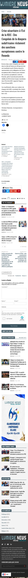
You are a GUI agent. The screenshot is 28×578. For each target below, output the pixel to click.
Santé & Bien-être (6, 528)
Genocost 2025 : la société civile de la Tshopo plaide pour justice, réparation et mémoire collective (18, 375)
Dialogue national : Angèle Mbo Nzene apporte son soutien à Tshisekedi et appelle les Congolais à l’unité (17, 494)
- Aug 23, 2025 (17, 390)
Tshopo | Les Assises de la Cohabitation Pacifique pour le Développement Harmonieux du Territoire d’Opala (18, 363)
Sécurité (4, 183)
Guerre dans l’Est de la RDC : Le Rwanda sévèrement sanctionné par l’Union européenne (7, 150)
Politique (4, 514)
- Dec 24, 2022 (17, 356)
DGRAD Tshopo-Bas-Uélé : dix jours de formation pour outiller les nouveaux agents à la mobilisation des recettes (17, 485)
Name (4, 301)
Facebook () (18, 275)
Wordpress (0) (11, 275)
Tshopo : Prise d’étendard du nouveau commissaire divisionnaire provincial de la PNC (18, 452)
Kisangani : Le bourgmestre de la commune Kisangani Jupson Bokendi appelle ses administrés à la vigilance (18, 460)
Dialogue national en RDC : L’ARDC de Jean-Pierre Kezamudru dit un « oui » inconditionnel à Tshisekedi (18, 503)
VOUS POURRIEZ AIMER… (8, 447)
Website (4, 307)
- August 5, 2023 (9, 242)
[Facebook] (14, 62)
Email (16, 301)
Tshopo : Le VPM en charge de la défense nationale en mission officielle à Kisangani (9, 238)
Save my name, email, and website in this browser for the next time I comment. (13, 313)
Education (4, 520)
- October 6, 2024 (9, 232)
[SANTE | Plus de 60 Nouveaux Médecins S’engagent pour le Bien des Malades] (5, 387)
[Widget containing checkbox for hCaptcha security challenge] (13, 319)
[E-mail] (22, 62)
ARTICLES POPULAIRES (8, 338)
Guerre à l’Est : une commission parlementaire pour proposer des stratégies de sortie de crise (20, 257)
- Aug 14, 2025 (17, 368)
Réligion (4, 531)
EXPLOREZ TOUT (22, 337)
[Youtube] (17, 198)
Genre (3, 525)
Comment (5, 287)
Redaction (4, 59)
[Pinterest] (25, 62)
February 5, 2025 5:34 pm (14, 59)
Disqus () (24, 275)
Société (4, 517)
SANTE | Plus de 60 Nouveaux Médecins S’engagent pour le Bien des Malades (18, 386)
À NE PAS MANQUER (7, 203)
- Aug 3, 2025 (17, 380)
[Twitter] (16, 62)
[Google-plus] (19, 62)
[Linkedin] (24, 198)
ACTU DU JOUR (6, 479)
